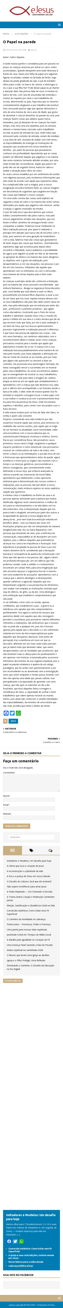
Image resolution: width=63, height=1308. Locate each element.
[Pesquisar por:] (31, 837)
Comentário (9, 772)
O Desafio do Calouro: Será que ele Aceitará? (29, 881)
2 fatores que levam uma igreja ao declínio (28, 955)
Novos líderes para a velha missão (25, 1262)
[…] (18, 1234)
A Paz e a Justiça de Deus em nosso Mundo (28, 876)
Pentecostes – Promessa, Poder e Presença (29, 924)
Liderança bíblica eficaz (20, 1266)
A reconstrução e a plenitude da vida (25, 871)
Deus (13, 721)
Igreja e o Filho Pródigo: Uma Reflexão (26, 960)
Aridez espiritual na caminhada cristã (25, 950)
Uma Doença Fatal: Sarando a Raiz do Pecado (30, 944)
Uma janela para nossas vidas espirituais (27, 929)
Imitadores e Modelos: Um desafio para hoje (29, 860)
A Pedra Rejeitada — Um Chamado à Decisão (29, 891)
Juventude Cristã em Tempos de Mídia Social (29, 934)
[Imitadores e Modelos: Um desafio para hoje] (31, 1208)
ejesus (33, 49)
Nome (6, 795)
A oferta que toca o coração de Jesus (25, 865)
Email (5, 804)
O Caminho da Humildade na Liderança (26, 919)
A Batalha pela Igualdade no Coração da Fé (28, 939)
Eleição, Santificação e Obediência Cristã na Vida (31, 905)
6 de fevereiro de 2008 (16, 49)
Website (7, 813)
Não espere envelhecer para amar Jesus (26, 886)
